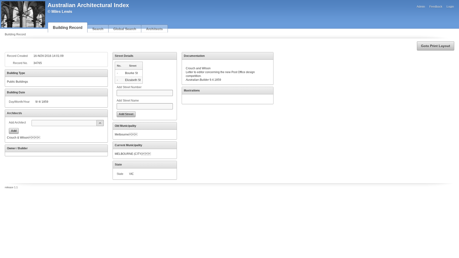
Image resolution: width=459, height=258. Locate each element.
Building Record (67, 28)
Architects (154, 29)
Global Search (124, 29)
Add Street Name (128, 100)
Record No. (20, 63)
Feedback (435, 6)
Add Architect (17, 122)
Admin (421, 6)
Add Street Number (129, 87)
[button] (435, 45)
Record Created (17, 56)
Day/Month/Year (19, 101)
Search (98, 29)
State (120, 174)
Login (450, 6)
